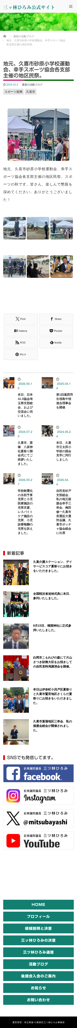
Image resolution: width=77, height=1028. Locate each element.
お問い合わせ (38, 1000)
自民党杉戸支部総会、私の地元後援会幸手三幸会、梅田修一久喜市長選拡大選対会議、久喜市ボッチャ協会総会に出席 (63, 512)
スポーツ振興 (13, 91)
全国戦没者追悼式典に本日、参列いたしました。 (52, 596)
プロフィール (38, 916)
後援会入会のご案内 (38, 976)
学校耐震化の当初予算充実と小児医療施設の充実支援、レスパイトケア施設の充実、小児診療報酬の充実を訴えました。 (25, 512)
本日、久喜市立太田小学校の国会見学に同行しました (63, 451)
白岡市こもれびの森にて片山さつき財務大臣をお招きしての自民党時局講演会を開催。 (52, 662)
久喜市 (30, 91)
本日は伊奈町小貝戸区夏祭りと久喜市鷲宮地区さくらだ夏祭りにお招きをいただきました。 (52, 696)
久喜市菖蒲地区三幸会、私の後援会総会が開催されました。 (52, 726)
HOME (38, 904)
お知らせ (38, 988)
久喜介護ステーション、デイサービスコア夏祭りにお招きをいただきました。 (52, 566)
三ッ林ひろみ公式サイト (29, 7)
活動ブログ (38, 964)
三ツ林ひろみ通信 (38, 952)
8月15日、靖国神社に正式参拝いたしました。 (52, 628)
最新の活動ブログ (32, 84)
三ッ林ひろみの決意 (38, 940)
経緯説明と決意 (38, 928)
